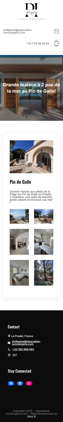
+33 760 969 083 (23, 349)
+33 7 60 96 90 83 (37, 43)
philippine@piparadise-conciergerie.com (17, 31)
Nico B (31, 416)
